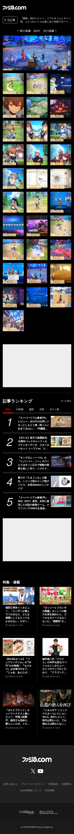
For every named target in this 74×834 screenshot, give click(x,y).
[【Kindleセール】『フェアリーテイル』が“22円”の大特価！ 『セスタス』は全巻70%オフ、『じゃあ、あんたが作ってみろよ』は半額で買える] (18, 647)
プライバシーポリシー (33, 784)
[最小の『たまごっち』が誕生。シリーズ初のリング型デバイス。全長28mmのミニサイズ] (61, 481)
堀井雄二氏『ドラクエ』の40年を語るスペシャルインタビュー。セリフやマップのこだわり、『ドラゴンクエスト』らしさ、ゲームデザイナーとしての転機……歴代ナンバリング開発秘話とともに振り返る (54, 665)
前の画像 (25, 31)
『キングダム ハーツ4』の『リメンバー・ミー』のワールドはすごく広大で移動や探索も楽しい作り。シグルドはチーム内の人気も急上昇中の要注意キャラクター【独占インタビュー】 (33, 463)
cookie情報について (30, 790)
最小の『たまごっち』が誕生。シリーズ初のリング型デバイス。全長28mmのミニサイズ (33, 483)
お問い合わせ (10, 784)
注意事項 (66, 784)
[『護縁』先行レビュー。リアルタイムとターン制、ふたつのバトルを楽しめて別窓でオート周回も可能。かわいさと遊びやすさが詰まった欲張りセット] (13, 83)
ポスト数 (54, 409)
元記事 (11, 20)
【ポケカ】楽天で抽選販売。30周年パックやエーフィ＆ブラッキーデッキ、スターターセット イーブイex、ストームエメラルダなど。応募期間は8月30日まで (33, 443)
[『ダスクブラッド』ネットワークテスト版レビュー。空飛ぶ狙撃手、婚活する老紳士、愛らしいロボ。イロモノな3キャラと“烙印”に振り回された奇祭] (18, 698)
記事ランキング (18, 400)
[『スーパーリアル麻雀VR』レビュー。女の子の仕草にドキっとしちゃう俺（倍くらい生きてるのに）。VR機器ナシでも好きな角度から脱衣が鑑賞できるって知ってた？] (61, 421)
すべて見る (66, 401)
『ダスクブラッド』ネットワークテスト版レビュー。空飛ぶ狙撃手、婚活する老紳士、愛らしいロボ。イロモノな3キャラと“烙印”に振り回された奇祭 (18, 716)
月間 (41, 409)
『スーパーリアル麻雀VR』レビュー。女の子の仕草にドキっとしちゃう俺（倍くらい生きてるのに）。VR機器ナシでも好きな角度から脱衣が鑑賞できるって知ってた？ (33, 423)
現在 (8, 409)
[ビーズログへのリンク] (49, 812)
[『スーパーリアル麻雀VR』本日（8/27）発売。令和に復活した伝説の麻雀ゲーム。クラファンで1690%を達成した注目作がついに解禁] (61, 501)
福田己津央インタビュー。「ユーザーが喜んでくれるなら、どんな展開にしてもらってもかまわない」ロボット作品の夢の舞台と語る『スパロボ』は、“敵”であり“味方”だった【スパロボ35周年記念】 (18, 614)
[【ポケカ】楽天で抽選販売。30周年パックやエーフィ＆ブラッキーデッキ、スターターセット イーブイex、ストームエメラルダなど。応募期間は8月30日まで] (61, 441)
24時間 (19, 409)
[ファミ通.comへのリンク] (14, 7)
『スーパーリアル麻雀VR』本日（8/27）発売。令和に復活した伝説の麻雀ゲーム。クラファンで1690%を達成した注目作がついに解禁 (33, 503)
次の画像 (48, 31)
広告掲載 (49, 790)
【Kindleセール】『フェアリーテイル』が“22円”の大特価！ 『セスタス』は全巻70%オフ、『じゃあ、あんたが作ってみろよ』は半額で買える (18, 665)
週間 (31, 409)
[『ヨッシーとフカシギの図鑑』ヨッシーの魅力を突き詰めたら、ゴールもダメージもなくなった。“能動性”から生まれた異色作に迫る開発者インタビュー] (55, 596)
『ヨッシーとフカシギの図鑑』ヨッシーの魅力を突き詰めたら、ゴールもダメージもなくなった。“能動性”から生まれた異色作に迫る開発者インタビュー (54, 614)
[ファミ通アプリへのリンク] (26, 812)
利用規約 (53, 784)
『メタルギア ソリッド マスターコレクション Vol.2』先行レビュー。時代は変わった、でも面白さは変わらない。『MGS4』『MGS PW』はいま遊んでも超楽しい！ (54, 716)
